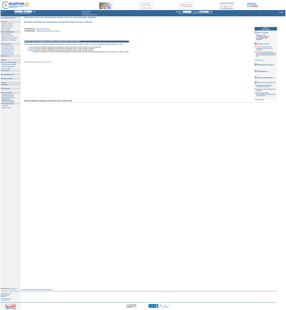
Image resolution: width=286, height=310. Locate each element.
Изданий (258, 39)
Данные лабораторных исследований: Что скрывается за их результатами (265, 94)
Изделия (26, 17)
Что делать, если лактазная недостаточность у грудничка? (264, 48)
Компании (32, 17)
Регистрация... (86, 13)
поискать (32, 47)
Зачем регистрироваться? (89, 14)
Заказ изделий (47, 289)
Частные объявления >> (266, 77)
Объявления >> (262, 71)
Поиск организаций (27, 289)
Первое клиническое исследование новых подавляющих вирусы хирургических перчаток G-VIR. (266, 54)
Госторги (75, 17)
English (281, 12)
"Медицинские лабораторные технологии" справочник (264, 85)
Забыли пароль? (87, 11)
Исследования (92, 17)
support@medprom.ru (7, 298)
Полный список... (259, 60)
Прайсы (37, 17)
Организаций (260, 38)
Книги (71, 17)
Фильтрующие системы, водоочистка (48, 31)
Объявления (60, 17)
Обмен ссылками (10, 308)
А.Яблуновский (5, 294)
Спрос (42, 17)
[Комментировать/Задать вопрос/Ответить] (38, 62)
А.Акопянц (3, 296)
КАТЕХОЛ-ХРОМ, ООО (43, 29)
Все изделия (38, 289)
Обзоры (66, 17)
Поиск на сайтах (82, 17)
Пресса (54, 17)
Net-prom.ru (13, 288)
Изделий (258, 35)
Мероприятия (48, 17)
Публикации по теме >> (265, 65)
